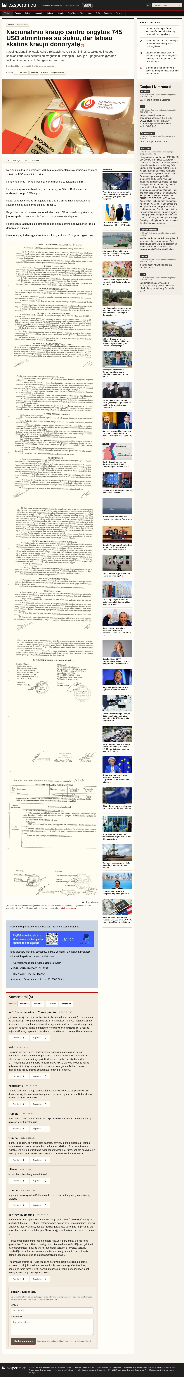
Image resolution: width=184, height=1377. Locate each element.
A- (8, 161)
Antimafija (39, 13)
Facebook (23, 72)
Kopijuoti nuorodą (57, 73)
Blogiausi (66, 1004)
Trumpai (18, 13)
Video (90, 13)
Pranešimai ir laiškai (76, 13)
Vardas (14, 1305)
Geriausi (52, 1004)
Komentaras (16, 1317)
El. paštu (44, 72)
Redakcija (108, 13)
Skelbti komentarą (23, 1341)
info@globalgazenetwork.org (85, 1370)
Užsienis (60, 13)
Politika (28, 13)
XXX (98, 13)
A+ (26, 161)
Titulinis (7, 13)
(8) (82, 45)
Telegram (34, 72)
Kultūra (50, 13)
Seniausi (38, 1004)
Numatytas (17, 161)
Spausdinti (35, 161)
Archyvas (119, 13)
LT (148, 5)
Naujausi (24, 1004)
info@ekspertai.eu (68, 908)
